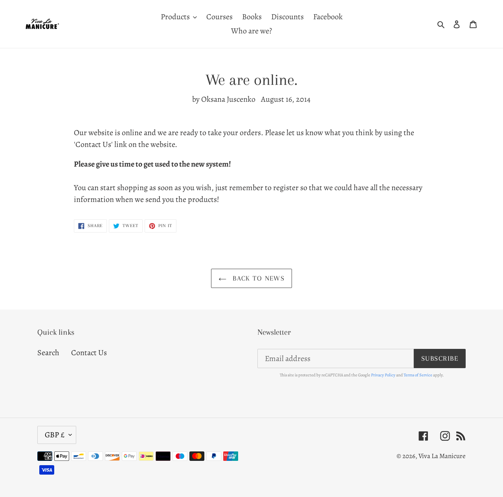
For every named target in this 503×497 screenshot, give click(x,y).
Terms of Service (418, 375)
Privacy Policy (383, 375)
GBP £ (55, 434)
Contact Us (89, 352)
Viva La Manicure (442, 455)
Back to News (257, 278)
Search (48, 352)
